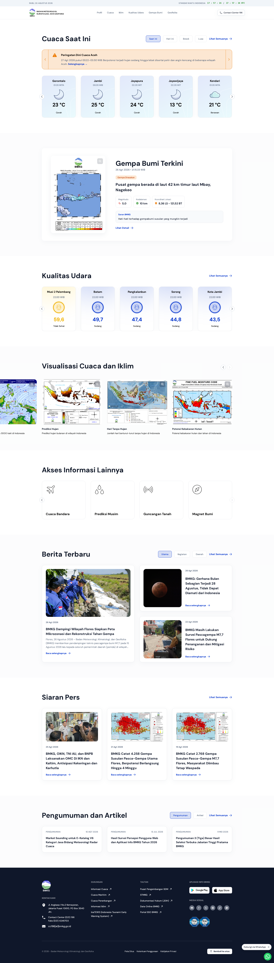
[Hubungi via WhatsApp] (267, 956)
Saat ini (153, 38)
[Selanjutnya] (232, 96)
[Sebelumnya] (41, 96)
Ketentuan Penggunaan (147, 951)
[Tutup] (268, 947)
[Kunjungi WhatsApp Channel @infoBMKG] (226, 907)
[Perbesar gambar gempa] (100, 161)
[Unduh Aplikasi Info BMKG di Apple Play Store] (222, 890)
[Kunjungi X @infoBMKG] (205, 907)
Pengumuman (180, 815)
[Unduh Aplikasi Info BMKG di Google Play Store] (199, 890)
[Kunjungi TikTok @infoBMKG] (219, 907)
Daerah (199, 554)
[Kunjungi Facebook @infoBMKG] (198, 907)
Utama (164, 554)
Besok (186, 38)
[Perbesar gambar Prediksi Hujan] (97, 384)
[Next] (229, 59)
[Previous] (45, 59)
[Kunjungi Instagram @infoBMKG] (212, 907)
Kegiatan (182, 554)
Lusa (200, 38)
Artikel (200, 815)
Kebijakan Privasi (168, 951)
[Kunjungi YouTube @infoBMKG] (191, 907)
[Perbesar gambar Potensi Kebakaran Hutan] (227, 384)
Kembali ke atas (222, 951)
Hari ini (170, 38)
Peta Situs (129, 951)
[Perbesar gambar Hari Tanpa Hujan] (162, 384)
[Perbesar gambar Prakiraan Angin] (32, 384)
